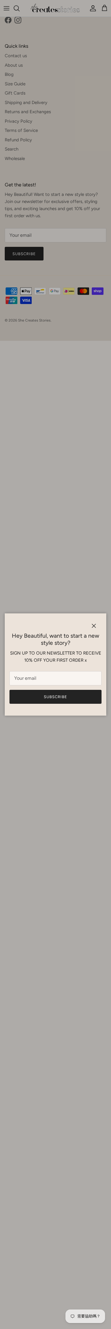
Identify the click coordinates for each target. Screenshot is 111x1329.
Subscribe (55, 697)
